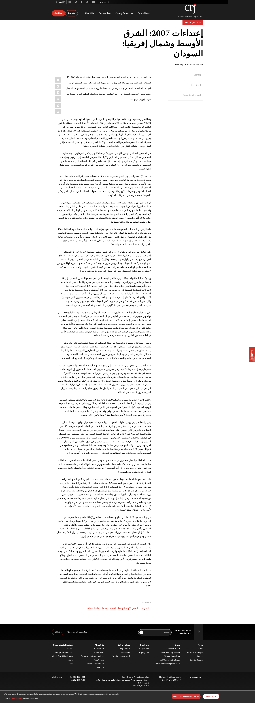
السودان (145, 608)
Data (177, 644)
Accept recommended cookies (186, 696)
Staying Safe (144, 652)
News (200, 644)
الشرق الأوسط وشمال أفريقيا (124, 608)
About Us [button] (89, 13)
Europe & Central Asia (64, 652)
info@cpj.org (57, 677)
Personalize (211, 696)
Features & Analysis (195, 652)
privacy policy (17, 698)
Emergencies (143, 648)
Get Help (58, 13)
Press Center (99, 660)
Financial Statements (95, 663)
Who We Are (99, 652)
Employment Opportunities (92, 656)
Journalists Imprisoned (170, 652)
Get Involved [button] (105, 13)
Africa (71, 660)
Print (196, 75)
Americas (69, 648)
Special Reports (196, 660)
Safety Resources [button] (124, 13)
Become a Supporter (77, 632)
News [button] (147, 13)
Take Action (125, 652)
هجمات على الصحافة (193, 22)
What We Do (99, 648)
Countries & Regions (63, 644)
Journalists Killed (173, 648)
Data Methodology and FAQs (168, 663)
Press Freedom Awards (121, 656)
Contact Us (99, 667)
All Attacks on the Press (170, 660)
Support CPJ (125, 648)
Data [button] (140, 13)
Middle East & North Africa (62, 656)
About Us (99, 644)
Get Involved (124, 644)
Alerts (200, 648)
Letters (200, 656)
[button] (56, 2)
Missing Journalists (172, 656)
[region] (127, 696)
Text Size (194, 85)
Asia (71, 663)
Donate (71, 13)
